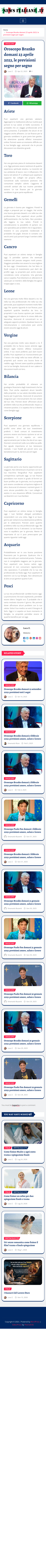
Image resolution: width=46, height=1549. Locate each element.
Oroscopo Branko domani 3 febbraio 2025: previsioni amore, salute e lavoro (22, 784)
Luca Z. (10, 71)
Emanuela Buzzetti (15, 836)
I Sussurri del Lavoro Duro (17, 1292)
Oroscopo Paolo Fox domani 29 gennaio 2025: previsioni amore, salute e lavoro (23, 1089)
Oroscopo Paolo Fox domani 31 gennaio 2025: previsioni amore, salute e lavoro (23, 949)
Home (5, 30)
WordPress (35, 1322)
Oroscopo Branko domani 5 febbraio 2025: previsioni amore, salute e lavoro (22, 737)
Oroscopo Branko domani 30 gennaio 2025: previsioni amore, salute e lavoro (22, 1042)
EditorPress (17, 1325)
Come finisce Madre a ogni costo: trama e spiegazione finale (20, 1153)
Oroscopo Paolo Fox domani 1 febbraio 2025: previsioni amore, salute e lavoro (22, 830)
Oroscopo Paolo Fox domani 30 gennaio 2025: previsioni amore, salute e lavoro (23, 995)
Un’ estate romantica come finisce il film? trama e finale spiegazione (21, 1244)
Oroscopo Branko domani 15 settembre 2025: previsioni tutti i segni (22, 691)
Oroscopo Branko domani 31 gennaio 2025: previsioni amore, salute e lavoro (22, 902)
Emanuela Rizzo (14, 743)
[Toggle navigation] (23, 21)
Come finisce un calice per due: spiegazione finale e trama (19, 1197)
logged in (16, 1105)
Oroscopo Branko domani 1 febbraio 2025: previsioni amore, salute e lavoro (22, 856)
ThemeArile (29, 1325)
